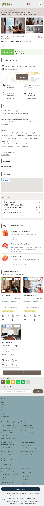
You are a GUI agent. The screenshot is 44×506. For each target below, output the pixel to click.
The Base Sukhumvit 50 (28, 425)
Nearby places (6, 197)
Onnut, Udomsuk (26, 422)
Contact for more (6, 378)
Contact (24, 483)
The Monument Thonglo (8, 433)
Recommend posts (14, 10)
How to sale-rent (27, 480)
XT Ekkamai (4, 435)
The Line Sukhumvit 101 (28, 428)
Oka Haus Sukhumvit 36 (8, 428)
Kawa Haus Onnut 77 (27, 433)
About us (25, 476)
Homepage (4, 10)
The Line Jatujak (26, 445)
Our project (5, 416)
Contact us (22, 373)
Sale (2, 402)
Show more (22, 215)
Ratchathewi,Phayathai (29, 452)
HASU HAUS (24, 430)
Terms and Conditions (29, 469)
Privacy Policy (26, 472)
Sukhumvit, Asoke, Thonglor (11, 422)
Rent (2, 404)
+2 (28, 382)
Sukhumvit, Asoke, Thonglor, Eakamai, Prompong (15, 12)
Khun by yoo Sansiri (6, 14)
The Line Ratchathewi (27, 455)
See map (23, 77)
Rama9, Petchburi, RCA (9, 452)
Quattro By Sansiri (7, 430)
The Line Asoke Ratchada (9, 455)
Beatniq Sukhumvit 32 (8, 438)
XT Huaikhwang (6, 464)
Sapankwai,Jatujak (27, 442)
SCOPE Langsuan (6, 447)
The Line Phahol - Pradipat (29, 448)
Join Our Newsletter (7, 387)
